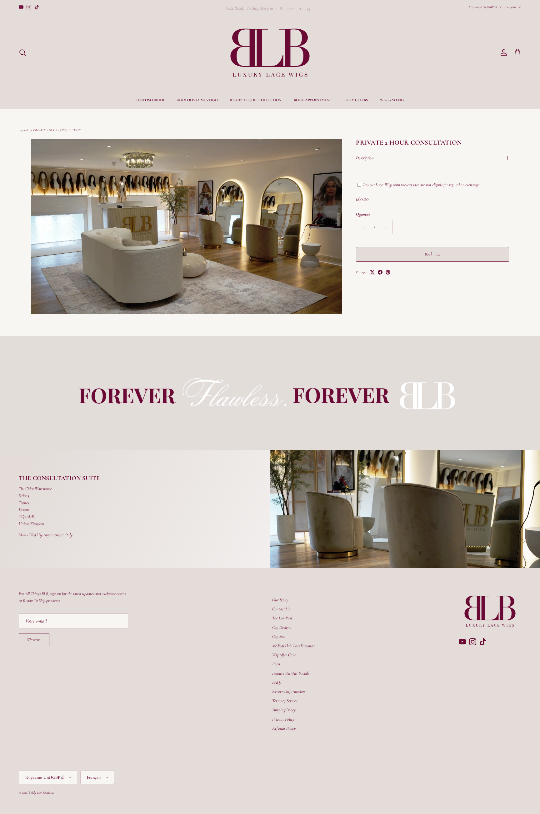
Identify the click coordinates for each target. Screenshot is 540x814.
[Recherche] (22, 52)
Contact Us (281, 609)
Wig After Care (284, 655)
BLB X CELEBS (356, 100)
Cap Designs (281, 627)
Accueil (23, 130)
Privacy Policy (283, 719)
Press (276, 664)
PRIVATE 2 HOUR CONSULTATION (57, 130)
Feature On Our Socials (290, 673)
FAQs (276, 682)
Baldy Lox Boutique (41, 793)
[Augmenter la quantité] (386, 227)
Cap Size (278, 636)
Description (365, 158)
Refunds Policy (284, 728)
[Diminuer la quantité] (361, 227)
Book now (432, 254)
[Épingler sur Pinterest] (388, 272)
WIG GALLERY (392, 100)
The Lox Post (282, 618)
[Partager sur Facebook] (380, 272)
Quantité (363, 214)
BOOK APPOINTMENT (313, 100)
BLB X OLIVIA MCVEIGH (197, 100)
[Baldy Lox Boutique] (270, 52)
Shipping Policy (284, 709)
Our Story (280, 600)
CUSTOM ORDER (150, 100)
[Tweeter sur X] (372, 272)
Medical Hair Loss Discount (293, 645)
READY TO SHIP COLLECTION (256, 100)
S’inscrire (34, 639)
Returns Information (288, 691)
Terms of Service (285, 700)
